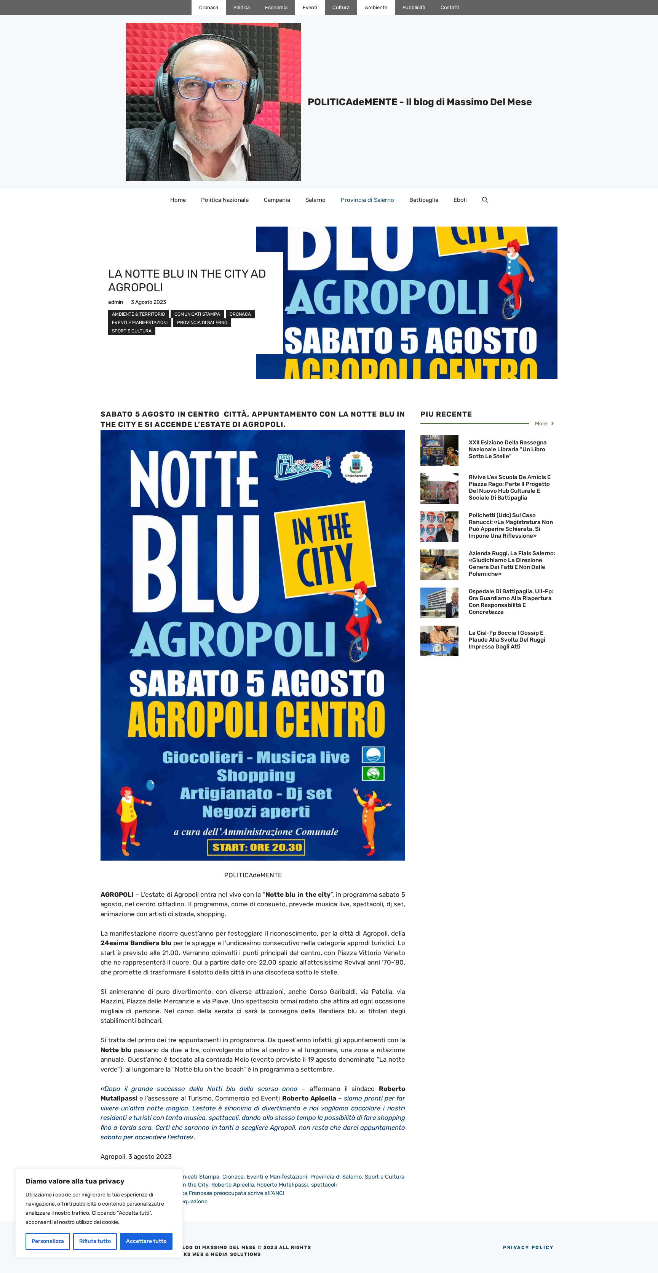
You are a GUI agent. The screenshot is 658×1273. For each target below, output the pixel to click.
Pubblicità (413, 7)
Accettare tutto (146, 1241)
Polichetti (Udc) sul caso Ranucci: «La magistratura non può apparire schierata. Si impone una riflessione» (511, 525)
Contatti (450, 7)
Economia (276, 7)
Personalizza (48, 1241)
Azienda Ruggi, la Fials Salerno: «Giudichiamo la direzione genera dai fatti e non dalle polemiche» (512, 563)
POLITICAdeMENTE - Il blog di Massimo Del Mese (420, 101)
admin (115, 302)
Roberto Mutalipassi (282, 1184)
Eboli (460, 199)
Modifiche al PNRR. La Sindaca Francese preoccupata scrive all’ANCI (196, 1193)
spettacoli (324, 1184)
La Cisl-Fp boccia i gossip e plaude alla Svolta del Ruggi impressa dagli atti (507, 639)
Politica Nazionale (225, 199)
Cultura (341, 7)
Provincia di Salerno (367, 199)
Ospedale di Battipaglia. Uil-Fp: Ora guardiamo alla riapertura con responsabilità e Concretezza (511, 601)
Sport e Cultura (132, 331)
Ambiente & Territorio (138, 314)
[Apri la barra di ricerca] (484, 199)
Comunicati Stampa (197, 314)
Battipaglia (423, 199)
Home (178, 199)
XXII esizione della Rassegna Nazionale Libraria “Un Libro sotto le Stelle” (508, 449)
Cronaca (208, 7)
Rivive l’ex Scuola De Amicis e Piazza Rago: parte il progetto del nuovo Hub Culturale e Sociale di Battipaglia (510, 487)
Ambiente (376, 7)
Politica (241, 7)
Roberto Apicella (232, 1184)
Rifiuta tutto (95, 1241)
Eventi (310, 7)
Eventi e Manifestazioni (140, 322)
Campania (277, 199)
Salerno (315, 199)
